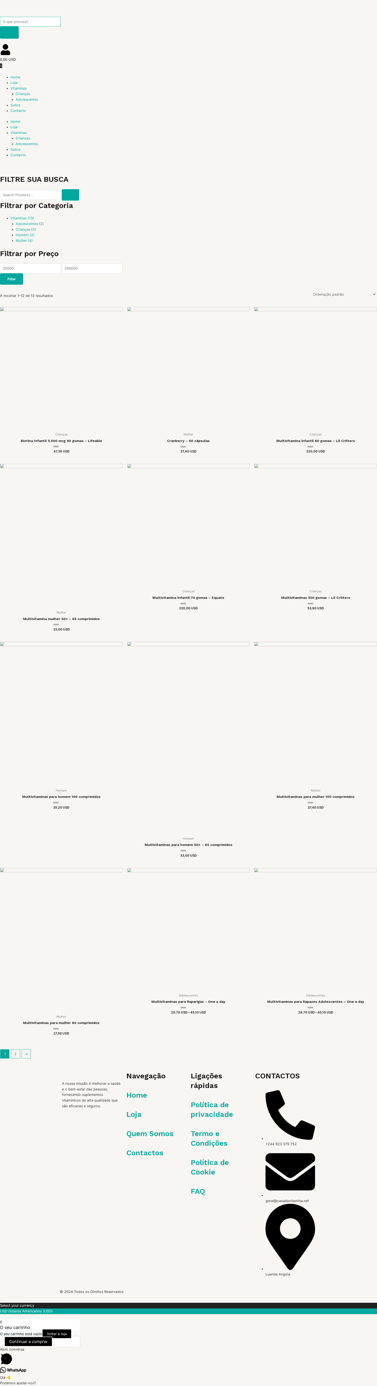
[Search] (9, 32)
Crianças (23, 94)
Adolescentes (27, 99)
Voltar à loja (57, 1334)
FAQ (198, 1191)
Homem (25, 235)
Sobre (15, 105)
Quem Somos (149, 1133)
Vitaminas (18, 88)
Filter (11, 279)
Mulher (24, 240)
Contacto (18, 110)
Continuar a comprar (28, 1341)
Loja (13, 82)
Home (15, 77)
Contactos (144, 1152)
